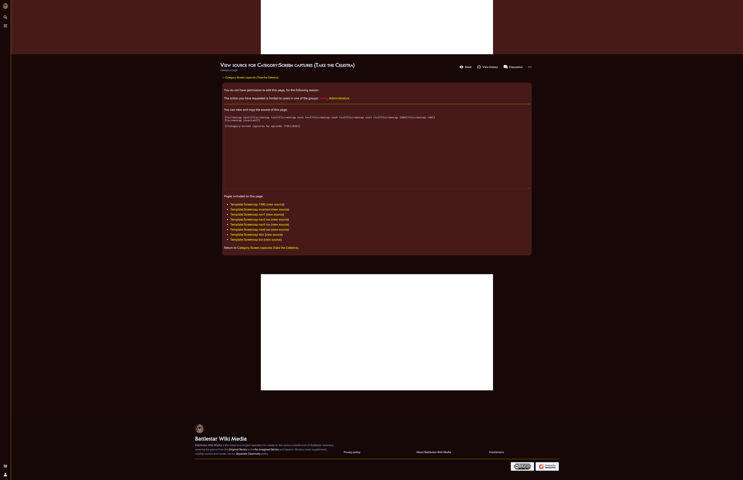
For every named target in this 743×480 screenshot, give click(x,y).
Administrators (339, 98)
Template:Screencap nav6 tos (250, 229)
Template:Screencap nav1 (247, 214)
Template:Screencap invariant (250, 209)
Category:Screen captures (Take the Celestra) (251, 77)
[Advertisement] (377, 27)
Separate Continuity (248, 453)
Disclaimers (496, 452)
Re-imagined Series (267, 449)
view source (275, 204)
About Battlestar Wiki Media (433, 452)
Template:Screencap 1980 (248, 204)
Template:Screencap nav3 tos (250, 219)
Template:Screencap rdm (247, 234)
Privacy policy (352, 452)
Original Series (238, 449)
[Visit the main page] (5, 6)
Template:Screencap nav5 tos (250, 224)
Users (323, 98)
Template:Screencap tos (246, 239)
